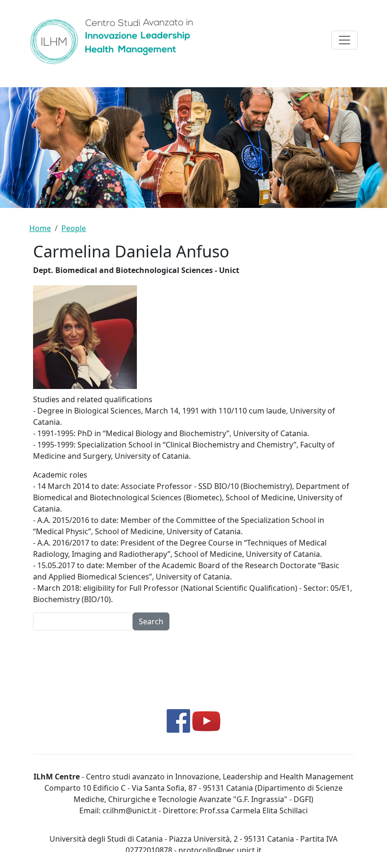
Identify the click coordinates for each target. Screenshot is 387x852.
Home (40, 228)
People (73, 228)
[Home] (115, 40)
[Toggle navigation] (344, 40)
